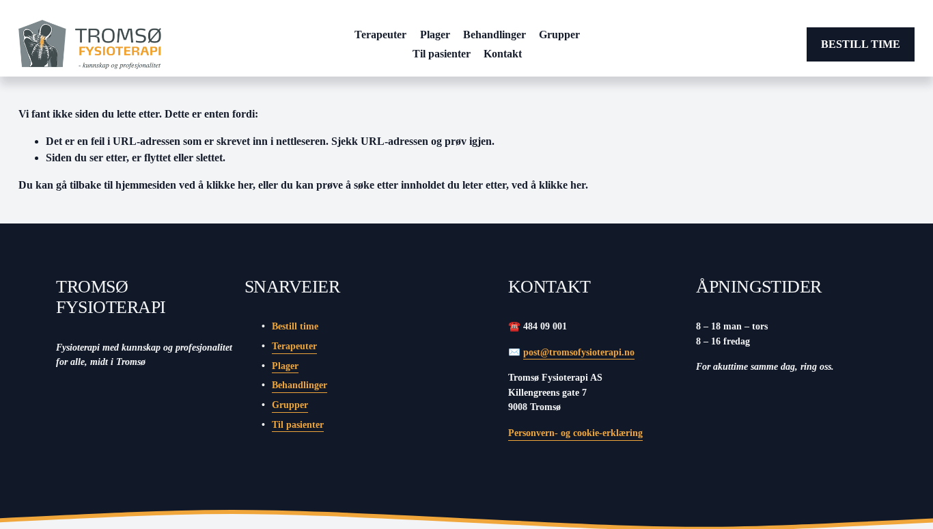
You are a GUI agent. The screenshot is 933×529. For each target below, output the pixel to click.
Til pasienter (442, 53)
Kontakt (503, 53)
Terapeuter (380, 34)
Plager (435, 34)
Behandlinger (494, 34)
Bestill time (860, 44)
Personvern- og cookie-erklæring (575, 432)
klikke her (229, 185)
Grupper (559, 34)
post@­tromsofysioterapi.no (579, 352)
